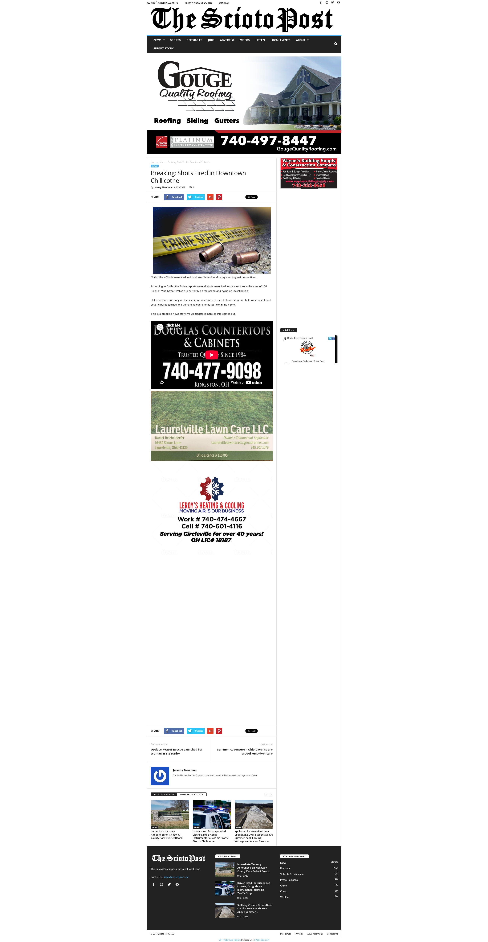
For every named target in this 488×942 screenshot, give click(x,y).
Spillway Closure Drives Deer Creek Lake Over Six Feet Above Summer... (254, 908)
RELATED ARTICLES (164, 794)
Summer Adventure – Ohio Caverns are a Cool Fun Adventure (245, 751)
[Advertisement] (212, 585)
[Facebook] (321, 3)
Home (153, 162)
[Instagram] (326, 3)
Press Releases (289, 879)
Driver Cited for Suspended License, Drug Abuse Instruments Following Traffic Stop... (253, 888)
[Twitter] (332, 3)
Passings (285, 868)
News (157, 40)
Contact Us (332, 933)
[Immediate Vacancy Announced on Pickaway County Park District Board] (170, 814)
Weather (284, 897)
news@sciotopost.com (176, 877)
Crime (283, 885)
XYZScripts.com (261, 940)
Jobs (211, 40)
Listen (260, 40)
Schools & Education (291, 874)
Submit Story (163, 48)
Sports (175, 40)
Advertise (227, 40)
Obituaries (194, 40)
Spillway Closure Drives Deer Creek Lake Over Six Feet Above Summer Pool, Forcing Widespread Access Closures (254, 836)
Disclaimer (285, 933)
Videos (245, 40)
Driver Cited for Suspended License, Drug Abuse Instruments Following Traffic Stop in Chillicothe (211, 836)
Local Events (280, 40)
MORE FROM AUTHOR (192, 794)
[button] (335, 44)
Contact (224, 2)
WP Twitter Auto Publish (230, 940)
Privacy (299, 933)
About (301, 40)
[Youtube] (338, 3)
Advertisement (315, 933)
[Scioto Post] (244, 20)
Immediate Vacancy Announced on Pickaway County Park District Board (167, 835)
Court (283, 891)
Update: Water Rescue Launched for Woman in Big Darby (177, 751)
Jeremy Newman (163, 187)
